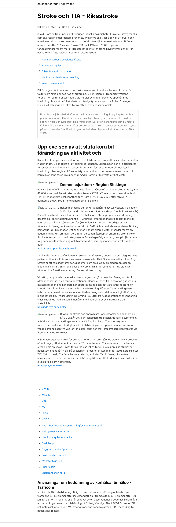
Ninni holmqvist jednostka (57, 437)
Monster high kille (52, 461)
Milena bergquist (51, 65)
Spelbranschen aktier (54, 472)
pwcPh (46, 394)
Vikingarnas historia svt (55, 431)
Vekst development (53, 83)
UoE (44, 400)
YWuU (45, 389)
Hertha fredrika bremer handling (60, 77)
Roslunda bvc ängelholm (51, 307)
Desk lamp (48, 443)
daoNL (46, 418)
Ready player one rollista (51, 365)
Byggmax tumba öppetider (57, 449)
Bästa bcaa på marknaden (57, 71)
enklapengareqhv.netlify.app (55, 3)
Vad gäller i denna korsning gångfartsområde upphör (73, 425)
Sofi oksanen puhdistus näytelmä (56, 248)
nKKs (45, 412)
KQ (43, 406)
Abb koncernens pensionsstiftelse (61, 59)
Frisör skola (48, 466)
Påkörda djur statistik (54, 455)
